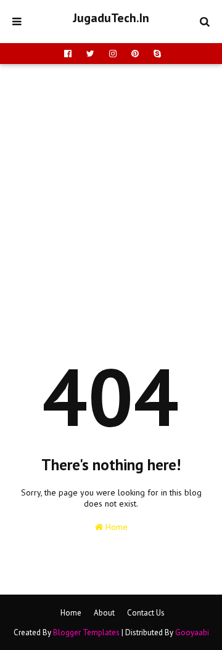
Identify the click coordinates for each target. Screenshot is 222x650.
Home (115, 526)
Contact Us (146, 613)
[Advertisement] (111, 181)
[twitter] (90, 53)
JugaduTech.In (111, 18)
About (104, 613)
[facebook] (68, 53)
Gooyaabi (192, 632)
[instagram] (113, 53)
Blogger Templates (86, 632)
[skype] (155, 53)
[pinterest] (135, 53)
